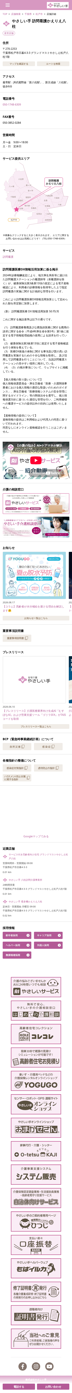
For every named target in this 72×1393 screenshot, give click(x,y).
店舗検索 (16, 14)
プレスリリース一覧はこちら (36, 726)
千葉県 (28, 14)
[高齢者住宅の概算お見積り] (36, 1057)
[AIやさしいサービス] (36, 987)
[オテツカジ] (36, 1151)
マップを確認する (19, 63)
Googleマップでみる (36, 836)
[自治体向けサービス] (36, 1198)
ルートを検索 (53, 63)
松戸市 (39, 14)
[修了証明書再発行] (36, 1292)
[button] (36, 195)
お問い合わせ (53, 1386)
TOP (5, 14)
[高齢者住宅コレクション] (36, 1034)
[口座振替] (36, 1245)
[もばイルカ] (36, 1268)
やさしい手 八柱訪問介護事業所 (25, 879)
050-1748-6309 (12, 104)
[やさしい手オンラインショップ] (36, 1104)
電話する (19, 1386)
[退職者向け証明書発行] (36, 1315)
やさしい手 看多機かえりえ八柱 (25, 901)
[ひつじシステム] (36, 1221)
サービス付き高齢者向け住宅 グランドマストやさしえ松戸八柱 (38, 856)
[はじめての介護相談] (36, 1011)
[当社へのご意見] (36, 1339)
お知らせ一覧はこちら (36, 618)
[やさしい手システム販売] (36, 1174)
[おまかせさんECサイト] (36, 1128)
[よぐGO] (36, 1081)
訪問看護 (8, 257)
